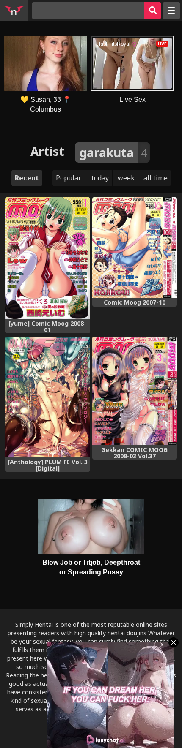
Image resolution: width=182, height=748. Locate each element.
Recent (27, 177)
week (126, 177)
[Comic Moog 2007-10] (134, 247)
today (100, 177)
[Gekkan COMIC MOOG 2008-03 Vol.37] (134, 391)
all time (155, 177)
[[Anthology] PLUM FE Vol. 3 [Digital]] (47, 397)
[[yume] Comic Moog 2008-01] (47, 258)
